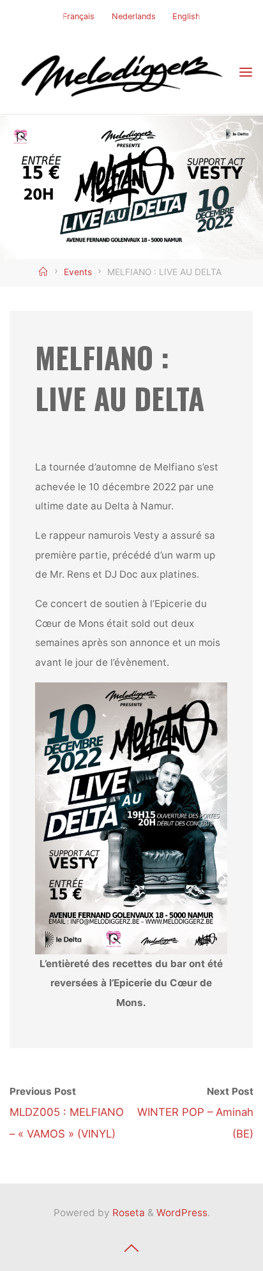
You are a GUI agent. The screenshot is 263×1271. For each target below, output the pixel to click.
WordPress (181, 1213)
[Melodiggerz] (123, 72)
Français (78, 16)
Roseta (127, 1213)
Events (78, 272)
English (186, 16)
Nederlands (134, 16)
